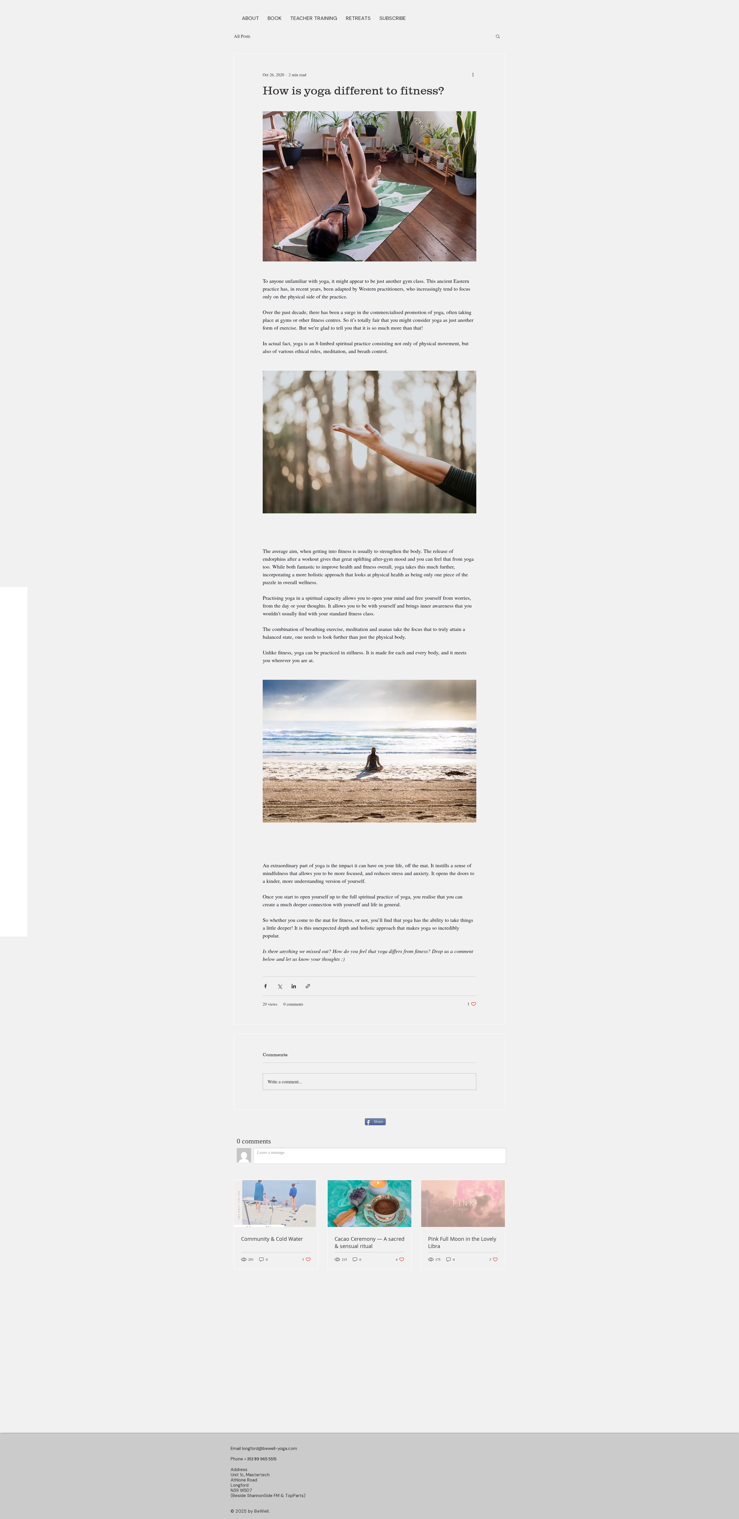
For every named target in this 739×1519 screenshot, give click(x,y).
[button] (274, 18)
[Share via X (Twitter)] (279, 986)
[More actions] (472, 74)
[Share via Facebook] (265, 986)
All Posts (242, 36)
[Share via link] (308, 986)
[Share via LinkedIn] (293, 986)
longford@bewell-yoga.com (269, 1448)
